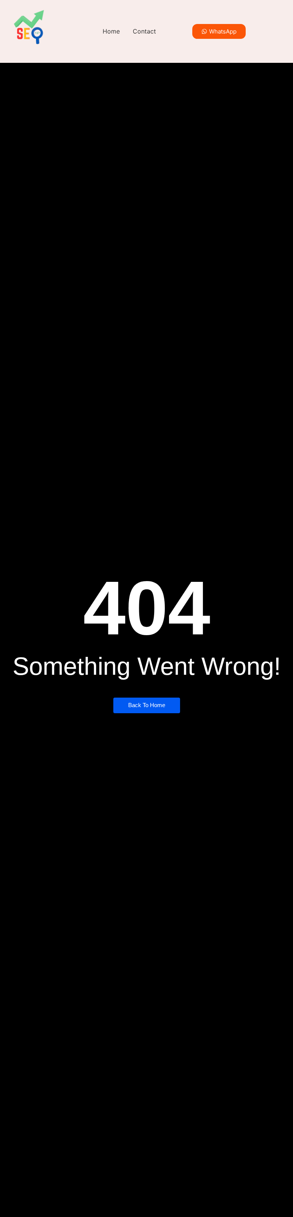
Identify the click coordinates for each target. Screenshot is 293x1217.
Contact (144, 31)
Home (111, 31)
